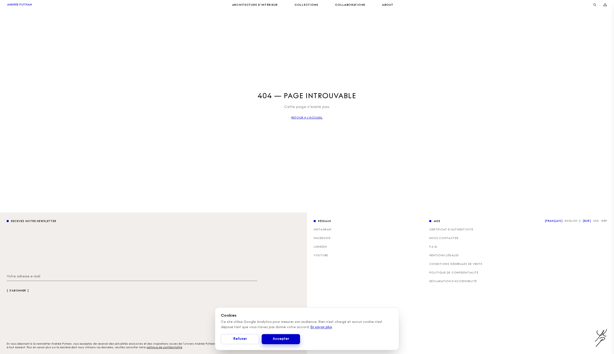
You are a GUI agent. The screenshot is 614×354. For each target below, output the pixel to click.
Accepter (281, 339)
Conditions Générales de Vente (455, 264)
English (571, 221)
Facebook (322, 238)
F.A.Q (433, 247)
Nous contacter (444, 238)
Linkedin (320, 247)
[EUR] (587, 221)
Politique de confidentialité (453, 272)
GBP (604, 221)
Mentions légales (444, 255)
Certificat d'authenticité (451, 229)
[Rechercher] (594, 4)
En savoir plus (321, 327)
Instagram (322, 229)
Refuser (240, 339)
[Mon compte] (605, 4)
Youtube (321, 255)
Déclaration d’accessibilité (453, 281)
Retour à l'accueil (307, 117)
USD (596, 221)
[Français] (554, 221)
